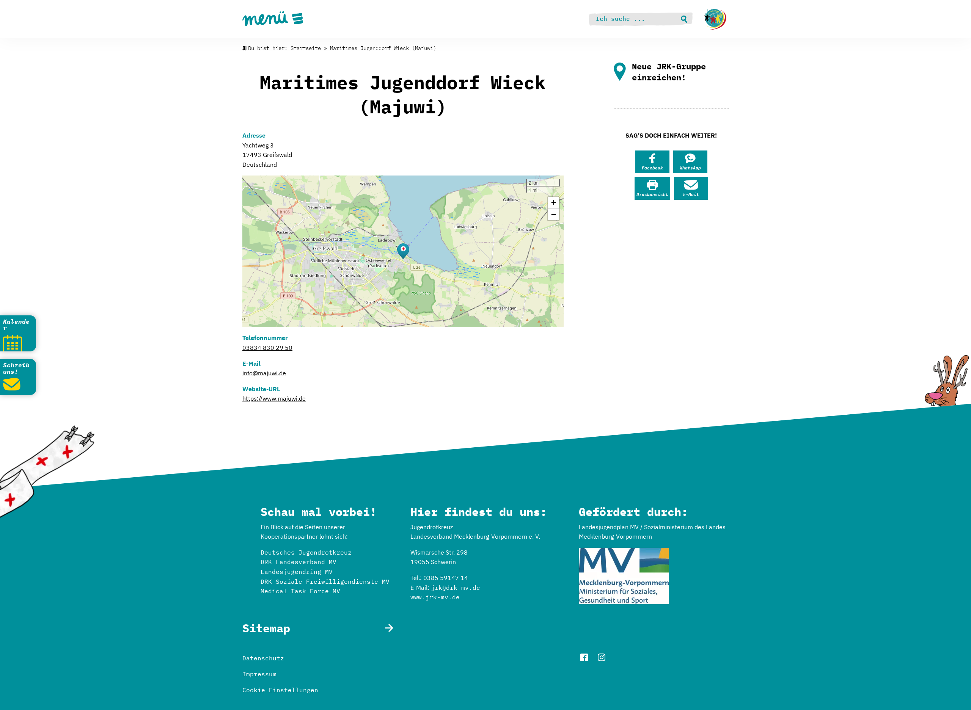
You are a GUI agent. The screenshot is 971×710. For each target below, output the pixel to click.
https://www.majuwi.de (274, 398)
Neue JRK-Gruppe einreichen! (669, 72)
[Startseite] (715, 19)
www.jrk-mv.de (435, 597)
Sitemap (266, 628)
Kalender (16, 325)
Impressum (259, 674)
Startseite (306, 48)
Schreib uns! (16, 368)
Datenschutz (263, 658)
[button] (403, 251)
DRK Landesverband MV (298, 562)
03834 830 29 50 (267, 347)
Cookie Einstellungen (280, 690)
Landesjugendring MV (297, 571)
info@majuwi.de (264, 373)
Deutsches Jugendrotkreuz (306, 552)
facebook (584, 657)
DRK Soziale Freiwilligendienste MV (325, 581)
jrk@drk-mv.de (455, 587)
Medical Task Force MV (300, 591)
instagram (601, 657)
